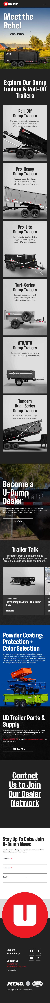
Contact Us (12, 960)
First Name (7, 859)
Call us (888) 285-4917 (10, 739)
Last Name (7, 868)
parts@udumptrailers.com (35, 739)
